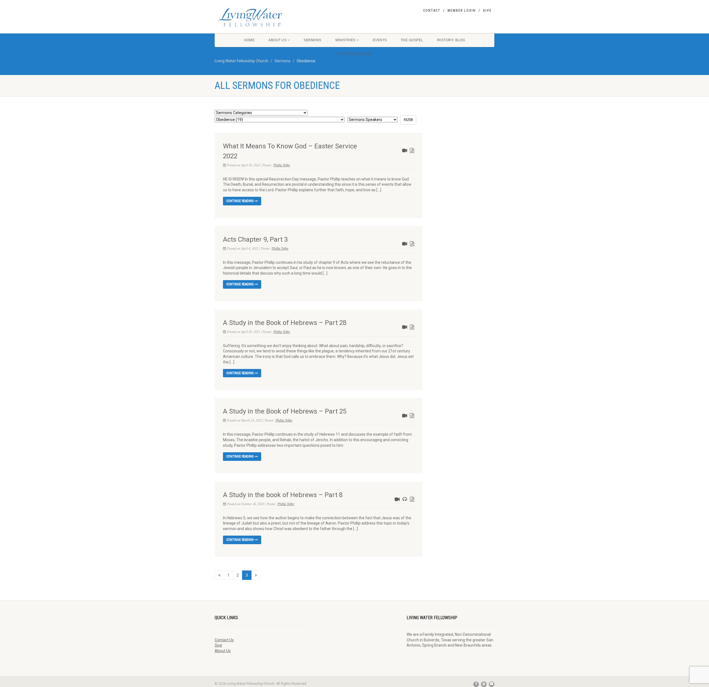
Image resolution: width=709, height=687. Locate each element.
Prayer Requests (354, 54)
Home (249, 40)
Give (487, 10)
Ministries (345, 40)
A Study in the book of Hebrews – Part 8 (283, 495)
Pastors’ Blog (451, 40)
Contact (431, 10)
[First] (219, 575)
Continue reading (240, 201)
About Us (277, 40)
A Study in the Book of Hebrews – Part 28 (284, 323)
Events (380, 40)
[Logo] (258, 17)
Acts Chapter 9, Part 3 (255, 239)
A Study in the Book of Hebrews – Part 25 (284, 411)
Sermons (313, 40)
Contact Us (224, 640)
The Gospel (412, 40)
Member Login (462, 10)
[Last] (256, 575)
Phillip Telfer (281, 165)
